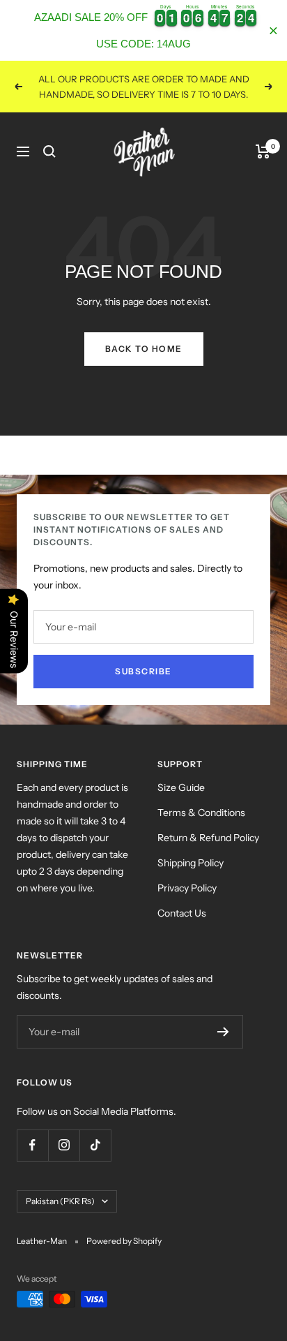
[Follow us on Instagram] (63, 1145)
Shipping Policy (190, 863)
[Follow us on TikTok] (95, 1145)
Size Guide (181, 787)
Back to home (144, 348)
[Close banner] (273, 30)
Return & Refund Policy (208, 837)
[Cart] (263, 151)
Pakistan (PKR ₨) (60, 1201)
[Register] (223, 1032)
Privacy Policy (187, 888)
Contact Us (181, 913)
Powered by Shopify (124, 1241)
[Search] (49, 151)
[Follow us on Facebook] (32, 1145)
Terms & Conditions (201, 812)
